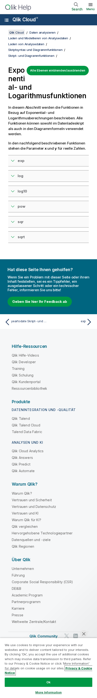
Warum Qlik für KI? (26, 520)
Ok (48, 682)
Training (18, 369)
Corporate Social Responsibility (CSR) (42, 582)
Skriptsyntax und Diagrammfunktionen (35, 50)
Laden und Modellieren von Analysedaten (38, 38)
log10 (22, 191)
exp (21, 160)
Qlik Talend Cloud (26, 425)
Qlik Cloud (25, 19)
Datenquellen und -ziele (31, 540)
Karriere (18, 608)
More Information (48, 692)
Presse (17, 615)
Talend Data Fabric (27, 432)
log (20, 176)
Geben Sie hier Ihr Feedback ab (39, 301)
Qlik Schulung (22, 375)
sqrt (21, 237)
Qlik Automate (23, 471)
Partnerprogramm (26, 602)
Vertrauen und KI (25, 513)
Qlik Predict (21, 464)
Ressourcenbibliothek (29, 388)
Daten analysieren (42, 32)
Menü (90, 9)
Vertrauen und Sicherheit (32, 500)
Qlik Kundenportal (26, 382)
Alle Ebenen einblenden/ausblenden (57, 70)
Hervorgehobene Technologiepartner (42, 533)
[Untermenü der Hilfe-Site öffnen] (6, 20)
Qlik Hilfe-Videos (25, 355)
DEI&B (16, 588)
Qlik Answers (22, 458)
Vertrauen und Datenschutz (34, 507)
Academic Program (27, 595)
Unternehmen (23, 569)
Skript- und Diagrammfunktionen (31, 56)
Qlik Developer (24, 362)
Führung (18, 575)
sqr (21, 221)
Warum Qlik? (22, 493)
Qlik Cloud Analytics (28, 451)
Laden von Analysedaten (26, 44)
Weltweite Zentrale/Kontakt (34, 622)
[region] (48, 668)
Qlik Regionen (23, 546)
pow (21, 206)
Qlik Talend (21, 418)
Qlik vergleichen (25, 526)
